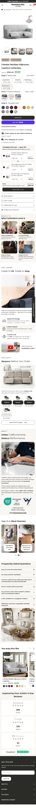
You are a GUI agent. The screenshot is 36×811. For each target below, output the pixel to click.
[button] (34, 52)
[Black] (11, 111)
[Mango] (28, 107)
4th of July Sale (7, 9)
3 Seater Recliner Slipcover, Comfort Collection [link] (19, 153)
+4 (25, 686)
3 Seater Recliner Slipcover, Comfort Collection (15, 680)
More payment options (8, 126)
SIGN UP (6, 779)
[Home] (2, 9)
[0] (34, 5)
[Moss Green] (15, 111)
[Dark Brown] (15, 107)
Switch (6, 402)
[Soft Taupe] (24, 107)
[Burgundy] (11, 107)
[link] (7, 155)
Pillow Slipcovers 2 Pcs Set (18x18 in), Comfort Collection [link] (21, 165)
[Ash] (3, 111)
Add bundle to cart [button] (18, 189)
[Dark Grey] (3, 107)
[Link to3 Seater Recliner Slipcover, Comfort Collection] (15, 664)
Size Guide (30, 75)
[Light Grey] (32, 107)
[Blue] (7, 107)
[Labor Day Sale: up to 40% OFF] (18, 1)
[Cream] (20, 107)
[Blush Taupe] (7, 111)
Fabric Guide (29, 91)
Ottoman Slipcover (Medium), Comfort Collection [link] (20, 174)
